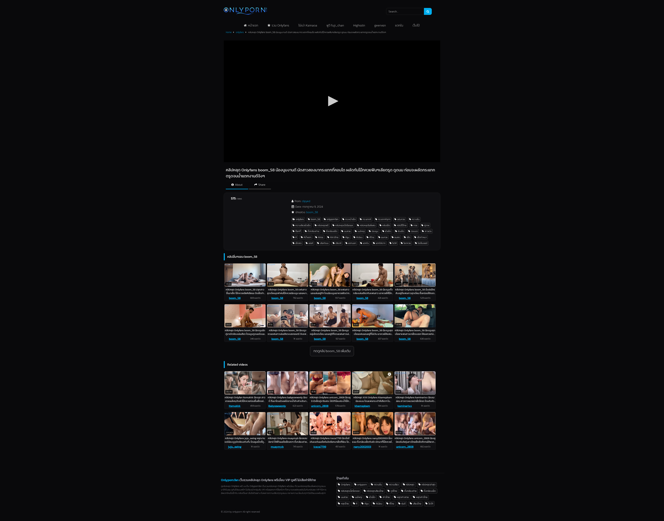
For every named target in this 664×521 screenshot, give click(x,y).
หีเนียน (359, 237)
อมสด (397, 237)
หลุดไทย (345, 503)
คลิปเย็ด (386, 225)
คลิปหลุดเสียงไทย (375, 491)
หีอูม (347, 237)
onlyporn (362, 484)
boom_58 (312, 212)
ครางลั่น (415, 219)
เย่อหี (310, 243)
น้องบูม (375, 231)
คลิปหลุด (410, 484)
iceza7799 (319, 447)
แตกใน (399, 25)
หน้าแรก (253, 25)
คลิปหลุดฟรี (323, 225)
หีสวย (320, 237)
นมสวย (347, 231)
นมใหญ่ (361, 231)
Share (261, 185)
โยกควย (407, 243)
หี (296, 237)
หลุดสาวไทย (421, 497)
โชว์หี (394, 243)
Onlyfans (345, 484)
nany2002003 (362, 447)
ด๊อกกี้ (298, 231)
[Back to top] (653, 510)
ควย (415, 225)
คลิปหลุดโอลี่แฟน (367, 225)
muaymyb (277, 447)
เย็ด (408, 237)
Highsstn (359, 25)
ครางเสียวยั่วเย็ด (303, 225)
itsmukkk (235, 406)
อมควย (384, 237)
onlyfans (240, 32)
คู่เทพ (426, 225)
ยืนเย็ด (401, 231)
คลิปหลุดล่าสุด (428, 484)
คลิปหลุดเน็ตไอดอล (344, 225)
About (238, 185)
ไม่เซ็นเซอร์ (422, 243)
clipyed (306, 201)
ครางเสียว (394, 484)
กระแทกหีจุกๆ (384, 219)
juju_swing (234, 447)
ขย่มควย (401, 219)
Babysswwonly (277, 406)
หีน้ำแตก (307, 237)
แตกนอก (352, 243)
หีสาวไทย (334, 237)
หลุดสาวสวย (403, 497)
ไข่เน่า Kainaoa (307, 25)
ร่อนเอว (414, 231)
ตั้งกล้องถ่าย (313, 231)
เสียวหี (338, 243)
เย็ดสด (298, 243)
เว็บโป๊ (416, 25)
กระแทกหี (367, 219)
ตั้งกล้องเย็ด (331, 231)
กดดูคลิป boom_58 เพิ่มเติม (332, 350)
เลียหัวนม (324, 243)
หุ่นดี (403, 503)
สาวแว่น (428, 231)
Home (229, 32)
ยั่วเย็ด (388, 231)
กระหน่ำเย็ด (350, 219)
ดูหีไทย (394, 491)
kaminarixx (405, 406)
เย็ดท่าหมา (422, 237)
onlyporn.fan (332, 219)
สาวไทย (386, 497)
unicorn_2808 (319, 406)
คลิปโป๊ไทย (402, 225)
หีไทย (371, 237)
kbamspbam (362, 406)
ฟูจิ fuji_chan (335, 25)
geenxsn (380, 25)
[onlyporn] (245, 11)
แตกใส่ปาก (380, 243)
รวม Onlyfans (280, 25)
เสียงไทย (417, 503)
